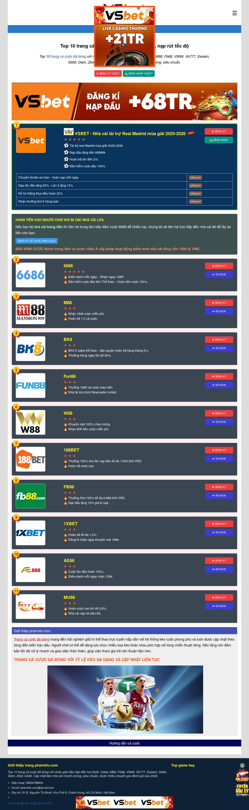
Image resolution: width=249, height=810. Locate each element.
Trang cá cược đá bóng (31, 639)
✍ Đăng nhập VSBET (139, 73)
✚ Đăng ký (219, 131)
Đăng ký (195, 177)
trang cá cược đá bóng (68, 56)
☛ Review (219, 274)
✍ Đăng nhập (219, 140)
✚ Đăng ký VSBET (108, 73)
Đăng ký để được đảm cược (37, 241)
